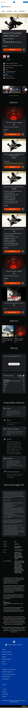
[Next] (26, 89)
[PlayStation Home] (14, 2)
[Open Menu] (1, 2)
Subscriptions (22, 11)
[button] (9, 72)
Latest (3, 11)
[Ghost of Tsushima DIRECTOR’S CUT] (12, 90)
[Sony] (24, 707)
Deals (15, 11)
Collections (9, 11)
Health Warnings (6, 602)
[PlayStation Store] (6, 6)
